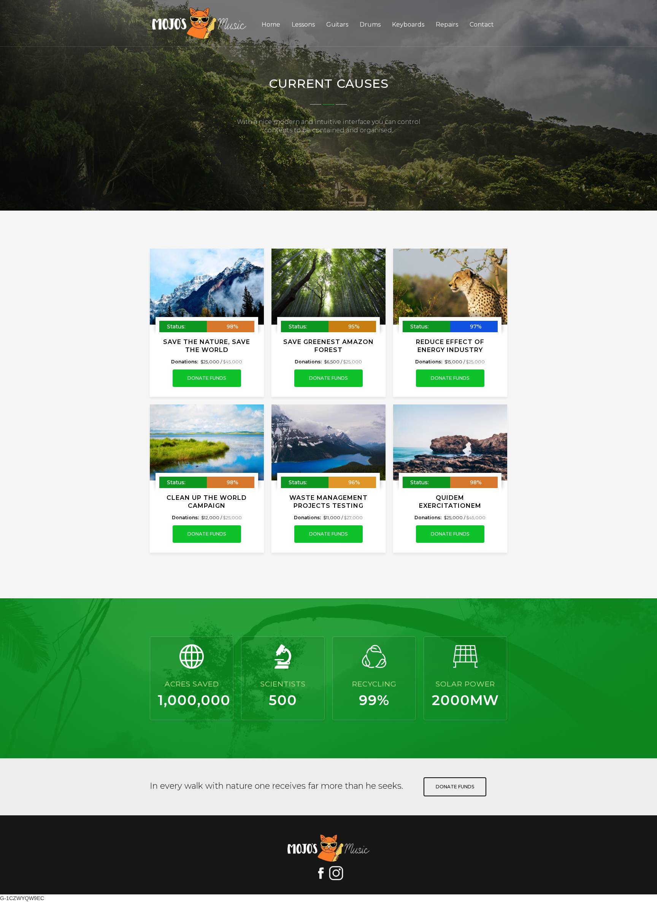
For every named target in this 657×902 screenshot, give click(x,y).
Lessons (303, 24)
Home (271, 24)
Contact (482, 24)
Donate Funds (206, 378)
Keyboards (408, 24)
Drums (370, 24)
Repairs (447, 24)
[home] (207, 23)
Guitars (337, 24)
